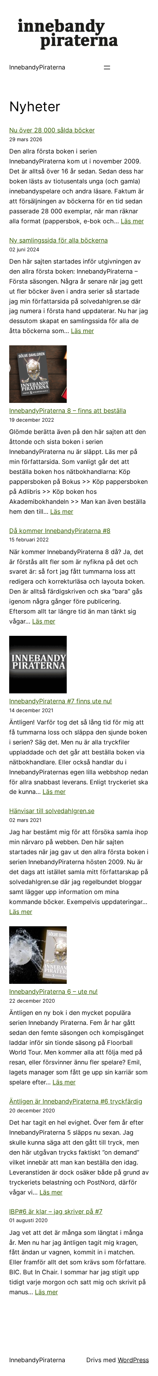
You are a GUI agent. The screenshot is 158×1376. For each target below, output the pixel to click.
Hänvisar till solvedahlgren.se (51, 811)
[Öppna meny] (107, 67)
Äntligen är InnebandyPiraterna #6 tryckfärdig (75, 1101)
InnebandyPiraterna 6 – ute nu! (53, 991)
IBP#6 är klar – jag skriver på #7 (55, 1211)
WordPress (133, 1360)
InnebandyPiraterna (37, 67)
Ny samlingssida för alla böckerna (58, 240)
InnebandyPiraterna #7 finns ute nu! (60, 701)
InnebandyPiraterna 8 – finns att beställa (67, 410)
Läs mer (132, 221)
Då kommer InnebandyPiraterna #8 (59, 531)
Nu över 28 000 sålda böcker (52, 130)
